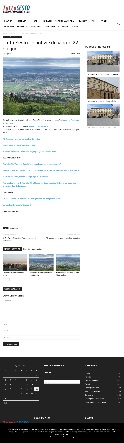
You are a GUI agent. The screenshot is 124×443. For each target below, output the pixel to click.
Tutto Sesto (14, 228)
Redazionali (36, 27)
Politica (8, 21)
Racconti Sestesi (87, 21)
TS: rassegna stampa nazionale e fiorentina (63, 238)
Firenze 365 (63, 27)
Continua (54, 437)
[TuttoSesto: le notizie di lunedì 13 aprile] (15, 262)
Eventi (104, 21)
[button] (118, 24)
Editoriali (9, 27)
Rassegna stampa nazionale (96, 402)
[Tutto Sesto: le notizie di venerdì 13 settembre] (68, 262)
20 (27, 389)
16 (5, 389)
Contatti (50, 27)
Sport (34, 21)
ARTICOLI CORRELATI (12, 249)
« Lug (5, 403)
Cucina (75, 27)
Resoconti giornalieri (15, 37)
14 (32, 384)
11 (15, 384)
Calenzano (89, 395)
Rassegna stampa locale (94, 398)
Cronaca (22, 21)
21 (32, 389)
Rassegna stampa (92, 388)
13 (27, 384)
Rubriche (21, 27)
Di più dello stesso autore (32, 249)
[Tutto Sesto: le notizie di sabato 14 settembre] (41, 262)
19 (21, 389)
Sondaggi (47, 21)
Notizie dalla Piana (64, 21)
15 (37, 384)
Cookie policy (68, 437)
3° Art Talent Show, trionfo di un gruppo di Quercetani (19, 239)
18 (15, 389)
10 (10, 384)
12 (21, 384)
